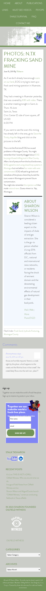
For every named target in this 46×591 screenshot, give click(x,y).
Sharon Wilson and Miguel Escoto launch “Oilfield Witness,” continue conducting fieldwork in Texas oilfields (22, 495)
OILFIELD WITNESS (15, 540)
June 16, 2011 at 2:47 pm (14, 357)
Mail (26, 309)
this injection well (30, 185)
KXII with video (29, 100)
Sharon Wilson (31, 208)
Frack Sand (18, 330)
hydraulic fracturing (31, 330)
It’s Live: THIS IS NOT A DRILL (18, 474)
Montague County (11, 334)
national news (14, 188)
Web (31, 309)
